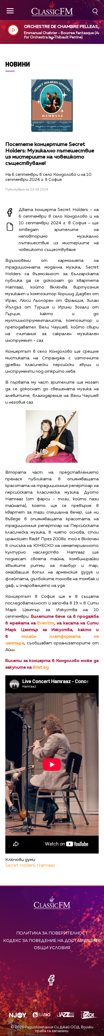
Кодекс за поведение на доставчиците (52, 941)
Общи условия (52, 948)
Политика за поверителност (52, 933)
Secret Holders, (20, 865)
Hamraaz (46, 865)
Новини (17, 64)
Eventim (45, 623)
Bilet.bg (41, 667)
